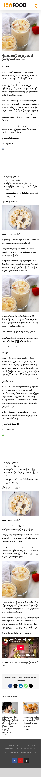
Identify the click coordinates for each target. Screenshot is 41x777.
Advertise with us (28, 747)
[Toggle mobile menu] (36, 4)
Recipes (21, 662)
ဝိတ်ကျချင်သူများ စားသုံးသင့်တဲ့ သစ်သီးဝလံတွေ (30, 720)
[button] (3, 716)
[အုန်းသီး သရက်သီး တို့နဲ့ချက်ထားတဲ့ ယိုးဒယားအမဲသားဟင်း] (10, 703)
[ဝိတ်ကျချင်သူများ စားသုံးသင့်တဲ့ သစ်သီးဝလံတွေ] (31, 703)
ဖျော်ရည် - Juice (29, 662)
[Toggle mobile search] (36, 7)
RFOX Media (21, 743)
